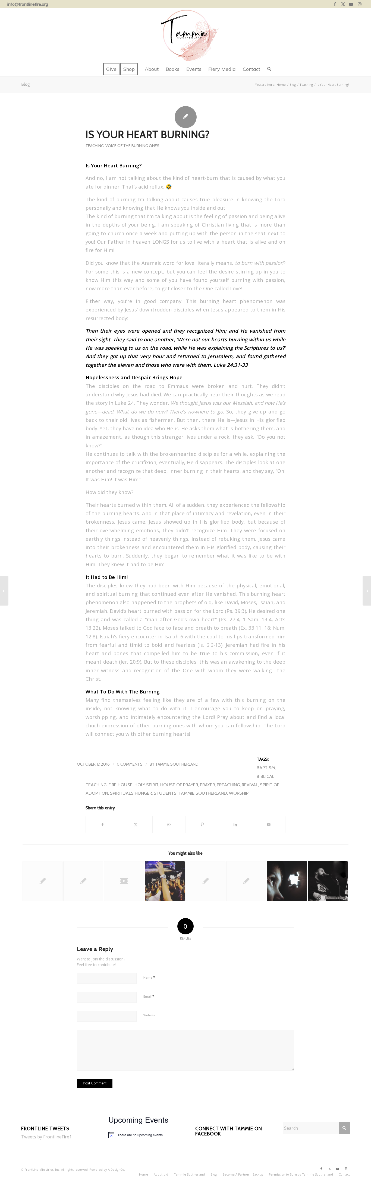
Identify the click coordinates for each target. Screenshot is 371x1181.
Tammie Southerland (177, 764)
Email (148, 996)
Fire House (120, 784)
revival (250, 784)
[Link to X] (343, 4)
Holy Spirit (146, 784)
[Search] (267, 69)
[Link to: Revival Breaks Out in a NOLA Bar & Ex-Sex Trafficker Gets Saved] (328, 881)
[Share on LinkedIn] (235, 824)
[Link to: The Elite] (246, 881)
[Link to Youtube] (351, 4)
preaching (228, 784)
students (165, 793)
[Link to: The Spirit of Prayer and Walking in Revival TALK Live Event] (124, 881)
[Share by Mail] (268, 824)
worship (239, 793)
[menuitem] (111, 69)
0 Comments (130, 764)
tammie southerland (202, 793)
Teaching (95, 145)
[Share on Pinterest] (202, 824)
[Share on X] (135, 824)
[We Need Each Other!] (4, 591)
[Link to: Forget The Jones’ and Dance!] (42, 881)
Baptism (266, 767)
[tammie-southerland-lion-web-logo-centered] (185, 35)
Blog (25, 84)
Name (149, 977)
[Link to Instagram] (360, 4)
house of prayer (179, 784)
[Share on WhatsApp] (169, 824)
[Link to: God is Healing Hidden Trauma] (287, 881)
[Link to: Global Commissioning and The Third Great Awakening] (165, 881)
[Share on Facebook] (102, 824)
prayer (207, 784)
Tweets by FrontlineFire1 (46, 1137)
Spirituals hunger (131, 793)
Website (149, 1015)
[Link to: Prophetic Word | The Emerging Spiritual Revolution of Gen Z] (83, 881)
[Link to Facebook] (335, 4)
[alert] (142, 1135)
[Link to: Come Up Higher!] (205, 881)
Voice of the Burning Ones (132, 145)
